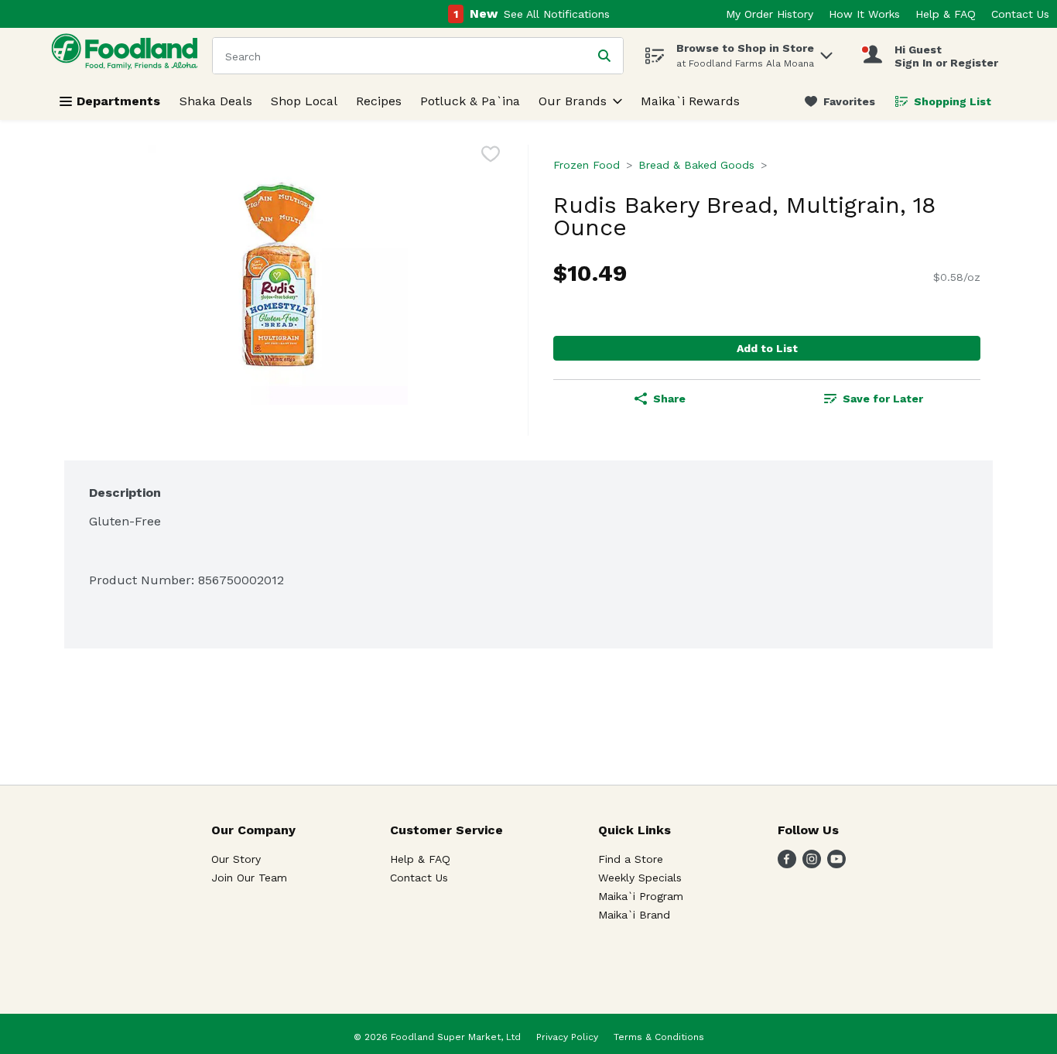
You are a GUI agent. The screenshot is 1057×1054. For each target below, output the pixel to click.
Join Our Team (249, 877)
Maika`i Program (640, 896)
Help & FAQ (945, 14)
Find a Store (630, 859)
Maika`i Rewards (690, 101)
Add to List (767, 348)
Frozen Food (586, 165)
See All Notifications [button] (557, 14)
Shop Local (304, 101)
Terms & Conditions (659, 1037)
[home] (128, 55)
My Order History (769, 14)
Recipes (379, 101)
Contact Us (1020, 14)
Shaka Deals (216, 101)
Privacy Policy (567, 1037)
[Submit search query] (604, 55)
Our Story (236, 859)
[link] (840, 101)
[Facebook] (787, 864)
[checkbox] (490, 157)
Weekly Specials (640, 877)
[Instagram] (811, 864)
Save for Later (883, 398)
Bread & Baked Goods (696, 165)
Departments (118, 101)
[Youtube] (836, 864)
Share (669, 398)
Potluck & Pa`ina (470, 101)
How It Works (864, 14)
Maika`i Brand (634, 915)
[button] (826, 51)
